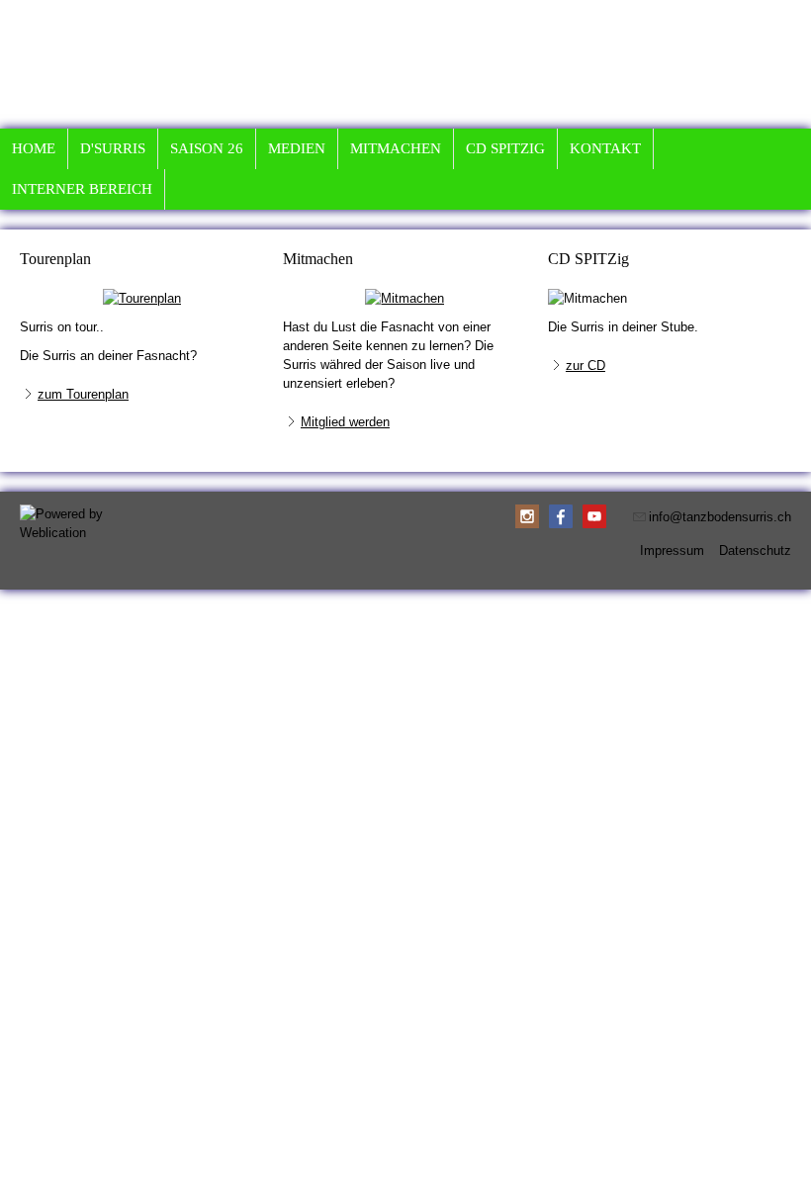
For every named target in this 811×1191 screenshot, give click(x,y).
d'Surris (112, 148)
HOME (33, 148)
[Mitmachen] (404, 298)
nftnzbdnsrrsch (721, 516)
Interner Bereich (82, 189)
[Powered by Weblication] (69, 523)
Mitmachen (395, 148)
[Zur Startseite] (677, 9)
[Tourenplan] (142, 298)
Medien (296, 148)
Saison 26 (206, 148)
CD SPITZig (505, 148)
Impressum (672, 550)
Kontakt (605, 148)
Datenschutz (755, 550)
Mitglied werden (345, 421)
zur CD (585, 365)
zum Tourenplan (83, 394)
